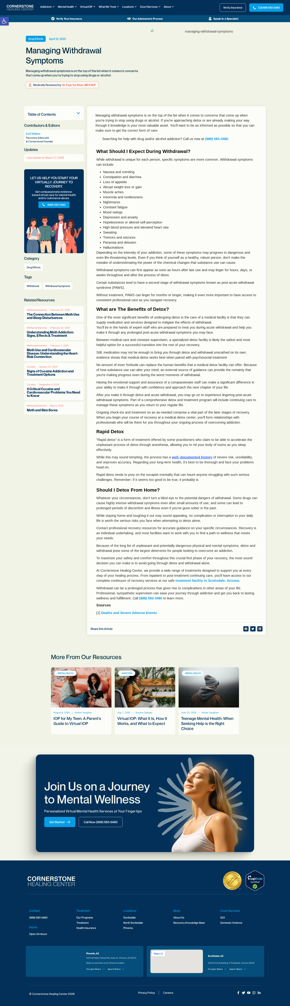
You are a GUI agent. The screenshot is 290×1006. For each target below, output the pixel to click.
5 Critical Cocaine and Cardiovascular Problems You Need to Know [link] (53, 392)
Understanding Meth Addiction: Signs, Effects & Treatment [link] (50, 334)
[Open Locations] (136, 7)
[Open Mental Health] (76, 7)
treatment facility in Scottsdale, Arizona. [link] (208, 580)
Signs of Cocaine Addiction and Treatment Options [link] (50, 373)
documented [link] (190, 457)
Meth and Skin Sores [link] (42, 410)
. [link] (228, 139)
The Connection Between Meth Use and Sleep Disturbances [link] (53, 316)
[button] (78, 113)
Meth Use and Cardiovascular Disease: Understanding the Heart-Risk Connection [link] (52, 353)
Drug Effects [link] (35, 38)
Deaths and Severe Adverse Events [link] (129, 613)
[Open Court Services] (159, 7)
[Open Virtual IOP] (94, 7)
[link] (4, 21)
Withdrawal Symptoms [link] (57, 285)
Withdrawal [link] (33, 285)
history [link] (206, 457)
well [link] (175, 457)
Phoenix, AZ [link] (92, 953)
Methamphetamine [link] (37, 310)
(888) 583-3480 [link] (216, 139)
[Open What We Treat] (118, 7)
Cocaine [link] (31, 366)
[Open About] (173, 7)
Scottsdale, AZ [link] (216, 955)
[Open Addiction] (54, 7)
